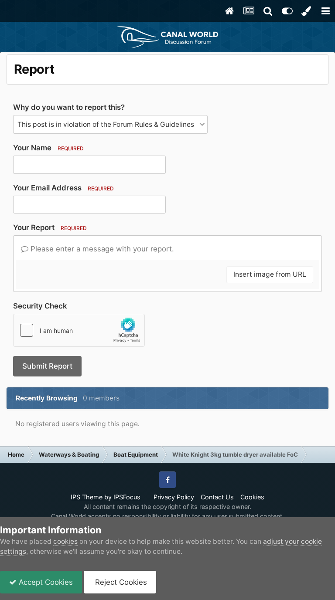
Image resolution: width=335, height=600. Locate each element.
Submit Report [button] (47, 366)
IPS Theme (87, 497)
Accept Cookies (45, 582)
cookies (65, 541)
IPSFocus (126, 497)
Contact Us (217, 497)
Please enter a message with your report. (101, 248)
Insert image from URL (269, 274)
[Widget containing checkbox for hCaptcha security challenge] (79, 330)
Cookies (252, 497)
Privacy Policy (174, 497)
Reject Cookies (120, 582)
